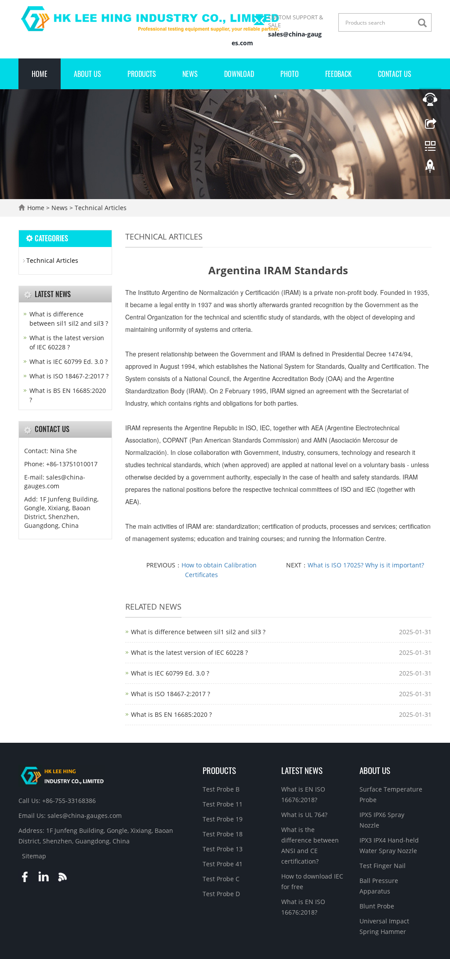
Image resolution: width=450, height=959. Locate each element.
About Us (87, 74)
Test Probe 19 (223, 819)
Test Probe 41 (223, 864)
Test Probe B (221, 789)
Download (239, 74)
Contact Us (394, 74)
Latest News (302, 770)
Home (39, 74)
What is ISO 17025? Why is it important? (366, 565)
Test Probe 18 (223, 834)
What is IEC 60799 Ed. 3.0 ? (170, 673)
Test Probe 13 (223, 849)
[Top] (430, 168)
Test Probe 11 (223, 804)
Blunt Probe (376, 906)
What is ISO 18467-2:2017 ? (170, 694)
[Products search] (424, 23)
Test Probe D (221, 894)
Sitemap (34, 856)
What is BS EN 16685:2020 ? (171, 714)
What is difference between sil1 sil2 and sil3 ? (198, 632)
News (190, 74)
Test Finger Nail (382, 865)
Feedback (338, 74)
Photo (289, 74)
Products (141, 74)
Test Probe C (221, 879)
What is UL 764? (304, 814)
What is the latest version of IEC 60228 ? (189, 652)
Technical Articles (100, 207)
